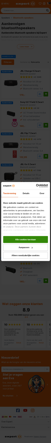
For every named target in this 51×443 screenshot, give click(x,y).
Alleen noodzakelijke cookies (25, 255)
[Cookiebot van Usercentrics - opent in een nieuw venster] (36, 186)
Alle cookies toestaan (25, 239)
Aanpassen (24, 247)
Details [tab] (26, 193)
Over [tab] (42, 193)
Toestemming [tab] (9, 193)
